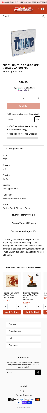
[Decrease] (9, 98)
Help (11, 338)
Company (13, 345)
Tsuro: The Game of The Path (11, 294)
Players (6, 165)
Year (5, 155)
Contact (12, 324)
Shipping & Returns (14, 148)
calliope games (8, 297)
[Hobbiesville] (23, 9)
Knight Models (28, 300)
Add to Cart (12, 312)
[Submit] (38, 372)
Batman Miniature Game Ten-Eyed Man (31, 295)
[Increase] (38, 98)
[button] (23, 89)
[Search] (43, 16)
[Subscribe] (37, 119)
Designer (7, 185)
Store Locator (15, 331)
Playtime (7, 175)
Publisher (7, 195)
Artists (5, 205)
